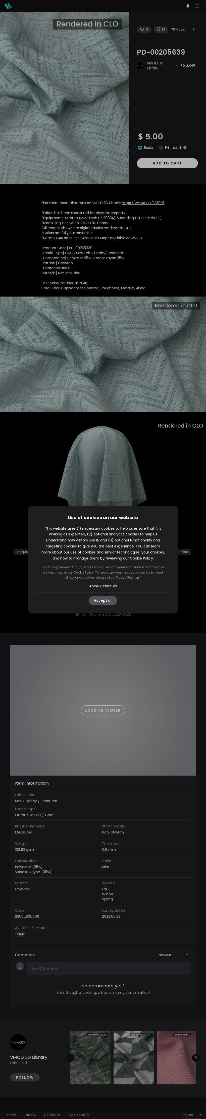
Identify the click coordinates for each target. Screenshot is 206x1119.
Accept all (103, 600)
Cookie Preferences (104, 586)
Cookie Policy (141, 558)
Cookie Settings (128, 577)
